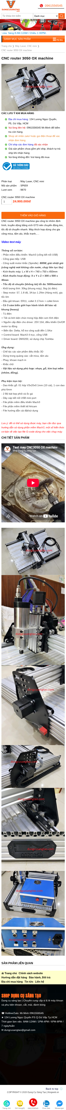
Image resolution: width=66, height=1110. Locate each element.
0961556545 (53, 5)
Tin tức (28, 981)
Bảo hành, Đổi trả (39, 977)
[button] (33, 107)
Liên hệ (39, 981)
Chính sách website (31, 973)
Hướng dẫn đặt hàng (14, 977)
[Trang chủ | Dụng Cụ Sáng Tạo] (12, 6)
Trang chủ (11, 973)
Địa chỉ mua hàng (12, 981)
